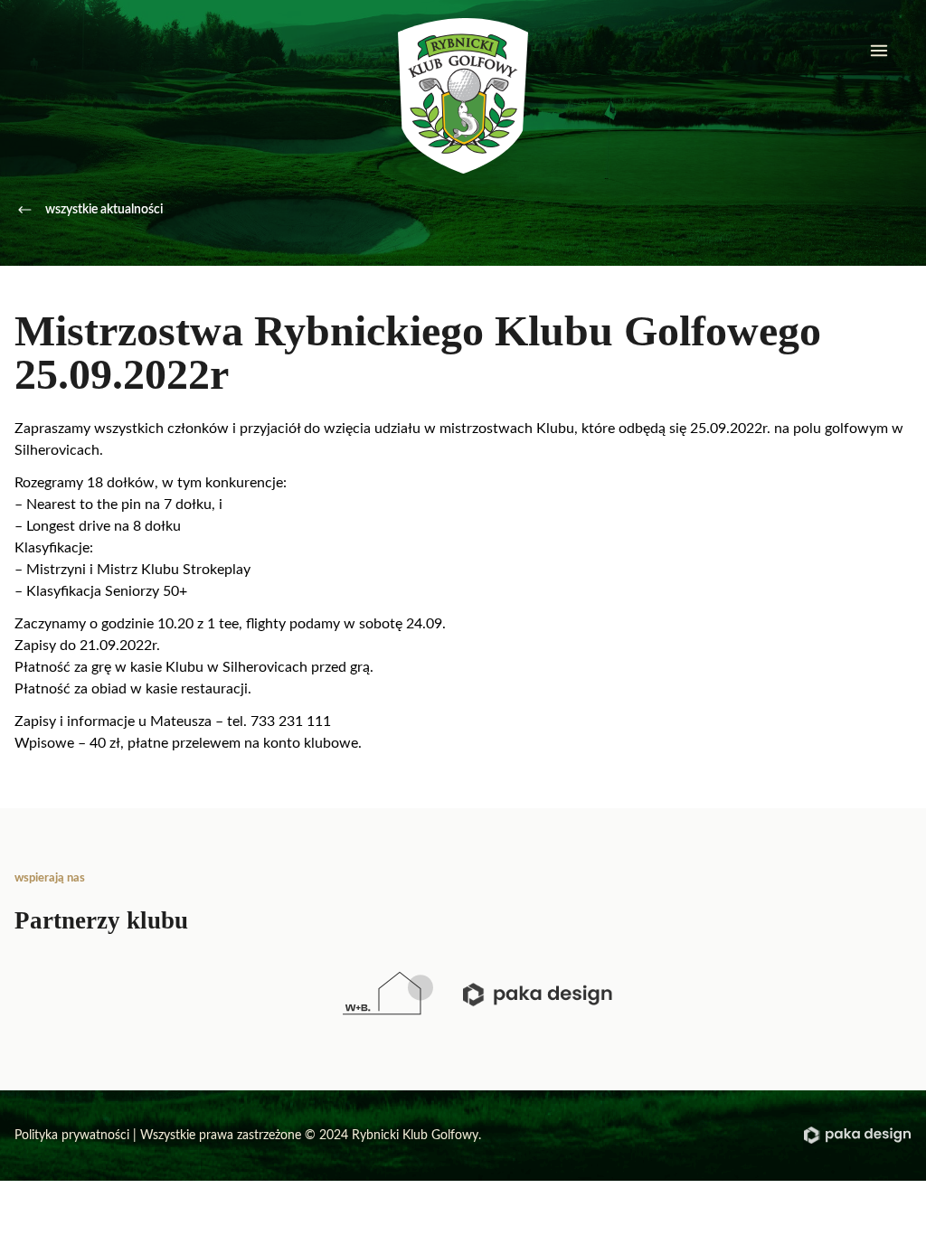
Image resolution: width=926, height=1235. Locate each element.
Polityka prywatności (71, 1135)
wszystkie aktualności (104, 209)
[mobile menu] (879, 50)
